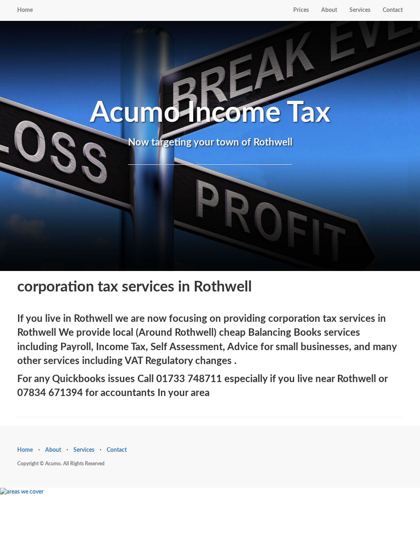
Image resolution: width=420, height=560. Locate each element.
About (329, 10)
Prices (301, 10)
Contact (393, 10)
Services (359, 10)
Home (25, 10)
